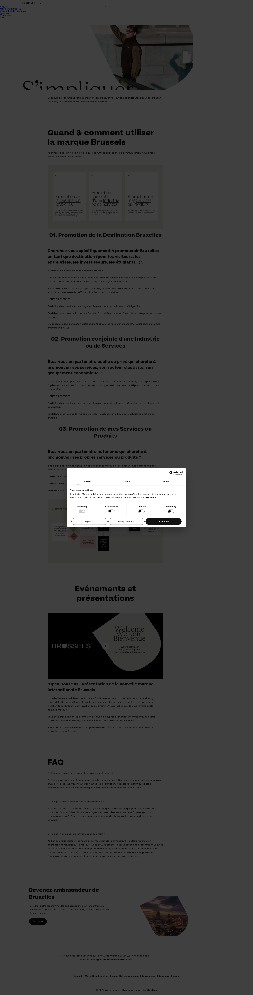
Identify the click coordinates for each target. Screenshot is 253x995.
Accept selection (126, 521)
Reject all (89, 521)
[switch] (111, 511)
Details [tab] (126, 481)
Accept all (164, 521)
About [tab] (166, 481)
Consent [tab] (87, 481)
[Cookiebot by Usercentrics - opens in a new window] (171, 473)
